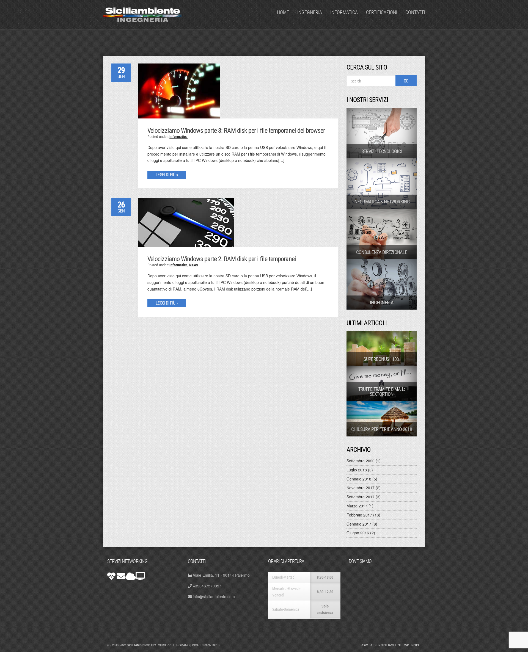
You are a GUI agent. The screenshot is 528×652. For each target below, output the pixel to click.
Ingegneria (309, 12)
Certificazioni (381, 12)
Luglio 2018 (356, 470)
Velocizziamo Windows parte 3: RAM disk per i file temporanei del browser (236, 130)
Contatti (415, 12)
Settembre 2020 (360, 460)
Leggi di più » (167, 174)
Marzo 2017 (356, 506)
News (193, 265)
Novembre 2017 (360, 487)
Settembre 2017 (360, 496)
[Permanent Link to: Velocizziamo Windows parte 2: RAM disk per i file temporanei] (186, 222)
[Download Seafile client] (140, 576)
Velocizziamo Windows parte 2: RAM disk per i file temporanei (221, 259)
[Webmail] (121, 576)
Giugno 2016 (357, 532)
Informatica (344, 12)
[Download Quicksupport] (111, 576)
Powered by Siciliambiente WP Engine (391, 645)
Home (283, 12)
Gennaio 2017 (358, 524)
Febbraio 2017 (359, 515)
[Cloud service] (131, 576)
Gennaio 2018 (358, 479)
